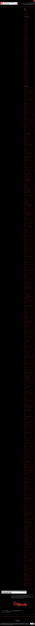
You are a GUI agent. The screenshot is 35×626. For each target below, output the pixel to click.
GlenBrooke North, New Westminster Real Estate (28, 288)
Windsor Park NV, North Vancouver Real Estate (27, 582)
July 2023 (25, 55)
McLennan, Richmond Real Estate (29, 362)
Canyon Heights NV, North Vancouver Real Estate (28, 153)
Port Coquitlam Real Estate (28, 421)
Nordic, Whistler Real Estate (28, 386)
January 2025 (26, 37)
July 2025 (25, 31)
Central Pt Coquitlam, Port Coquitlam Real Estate (28, 178)
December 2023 (26, 50)
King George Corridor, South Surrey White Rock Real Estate (28, 331)
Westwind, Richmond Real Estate (29, 568)
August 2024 (26, 42)
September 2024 (26, 41)
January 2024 (26, 49)
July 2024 (25, 43)
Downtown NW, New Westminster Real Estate (28, 226)
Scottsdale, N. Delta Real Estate (29, 469)
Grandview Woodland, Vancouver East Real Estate (29, 298)
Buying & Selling (20, 616)
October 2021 (26, 71)
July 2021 (25, 74)
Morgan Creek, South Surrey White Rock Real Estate (28, 372)
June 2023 (25, 56)
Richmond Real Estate (27, 442)
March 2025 (26, 35)
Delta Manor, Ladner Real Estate (29, 222)
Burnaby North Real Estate (28, 143)
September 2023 (26, 53)
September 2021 (26, 72)
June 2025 (25, 32)
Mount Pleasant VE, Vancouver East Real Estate (28, 376)
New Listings (26, 13)
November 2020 (26, 82)
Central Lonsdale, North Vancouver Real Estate (27, 173)
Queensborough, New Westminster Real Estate (28, 432)
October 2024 (26, 40)
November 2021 (26, 70)
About (33, 616)
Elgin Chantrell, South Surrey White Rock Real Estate (28, 256)
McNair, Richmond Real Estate (28, 363)
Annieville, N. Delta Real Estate (28, 99)
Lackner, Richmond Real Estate (29, 336)
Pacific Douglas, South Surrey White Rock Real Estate (28, 406)
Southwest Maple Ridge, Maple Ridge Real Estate (28, 497)
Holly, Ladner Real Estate (28, 320)
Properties (6, 616)
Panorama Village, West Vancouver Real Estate (27, 409)
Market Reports (27, 616)
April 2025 (25, 34)
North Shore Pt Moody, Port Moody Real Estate (28, 391)
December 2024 (26, 38)
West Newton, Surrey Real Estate (29, 559)
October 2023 (26, 52)
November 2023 (26, 51)
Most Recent (26, 18)
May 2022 (25, 68)
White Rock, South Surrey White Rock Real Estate (29, 576)
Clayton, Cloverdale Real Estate (28, 194)
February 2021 (26, 79)
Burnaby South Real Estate (28, 144)
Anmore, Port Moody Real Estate (29, 98)
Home (2, 616)
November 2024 (26, 39)
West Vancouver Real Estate (28, 560)
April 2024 (25, 46)
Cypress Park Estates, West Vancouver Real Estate (28, 214)
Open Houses (26, 14)
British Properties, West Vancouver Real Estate (27, 134)
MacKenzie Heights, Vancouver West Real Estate (28, 352)
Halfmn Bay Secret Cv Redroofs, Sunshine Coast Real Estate (29, 305)
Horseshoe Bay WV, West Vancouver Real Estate (28, 322)
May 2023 (25, 57)
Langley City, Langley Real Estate (29, 339)
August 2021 (26, 73)
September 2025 (26, 29)
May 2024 (25, 45)
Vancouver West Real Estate (28, 546)
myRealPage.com (17, 621)
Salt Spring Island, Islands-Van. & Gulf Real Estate (29, 461)
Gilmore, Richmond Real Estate (29, 286)
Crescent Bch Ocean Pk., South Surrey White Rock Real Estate (29, 212)
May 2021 (25, 76)
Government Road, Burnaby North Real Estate (28, 295)
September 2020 (26, 84)
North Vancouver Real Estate (28, 392)
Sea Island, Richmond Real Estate (29, 470)
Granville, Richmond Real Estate (29, 299)
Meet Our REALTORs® (13, 616)
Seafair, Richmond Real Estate (28, 471)
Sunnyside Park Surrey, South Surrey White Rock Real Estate (28, 513)
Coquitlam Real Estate (27, 207)
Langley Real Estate (27, 340)
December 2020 (26, 81)
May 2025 (25, 33)
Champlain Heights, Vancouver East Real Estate (28, 180)
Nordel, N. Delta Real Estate (28, 385)
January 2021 (26, 80)
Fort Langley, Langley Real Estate (29, 269)
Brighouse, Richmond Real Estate (29, 132)
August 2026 (26, 19)
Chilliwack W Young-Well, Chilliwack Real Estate (28, 190)
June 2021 (25, 75)
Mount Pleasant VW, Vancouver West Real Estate (29, 377)
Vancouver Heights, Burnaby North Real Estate (28, 545)
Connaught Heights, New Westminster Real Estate (28, 204)
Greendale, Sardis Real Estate (28, 300)
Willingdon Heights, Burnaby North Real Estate (28, 579)
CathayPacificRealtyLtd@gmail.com (29, 3)
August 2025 (26, 30)
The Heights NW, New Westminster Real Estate (28, 522)
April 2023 (25, 58)
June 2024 (25, 44)
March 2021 (26, 78)
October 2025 (26, 28)
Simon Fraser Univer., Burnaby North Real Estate (28, 482)
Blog (17, 617)
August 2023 (26, 54)
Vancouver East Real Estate (28, 543)
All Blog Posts (26, 12)
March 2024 (26, 47)
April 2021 (25, 77)
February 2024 (26, 48)
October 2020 (26, 83)
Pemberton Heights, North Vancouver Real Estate (28, 416)
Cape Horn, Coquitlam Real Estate (29, 156)
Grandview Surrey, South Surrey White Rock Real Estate (29, 296)
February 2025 (26, 36)
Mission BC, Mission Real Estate (29, 369)
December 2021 (26, 69)
